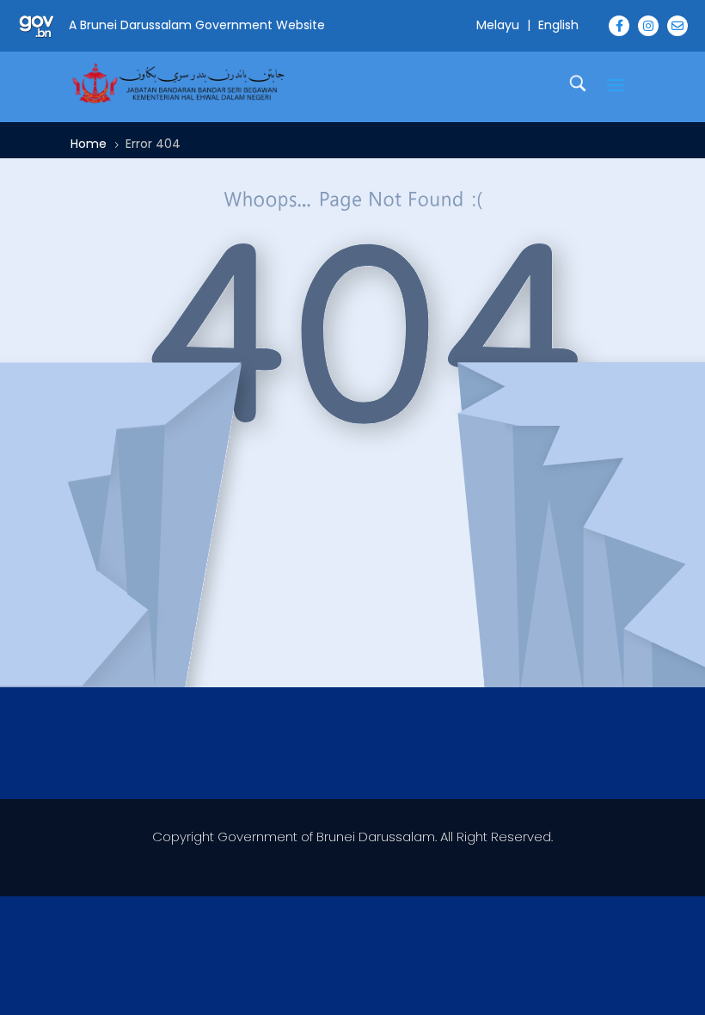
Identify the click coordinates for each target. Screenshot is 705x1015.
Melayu (497, 25)
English (558, 25)
